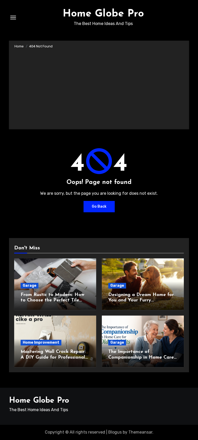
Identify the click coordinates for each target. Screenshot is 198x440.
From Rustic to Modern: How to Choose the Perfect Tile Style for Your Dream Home (52, 300)
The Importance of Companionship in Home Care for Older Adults (141, 357)
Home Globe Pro (103, 14)
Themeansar (140, 432)
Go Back (99, 206)
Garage (29, 285)
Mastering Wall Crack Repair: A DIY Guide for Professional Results (53, 357)
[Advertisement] (99, 88)
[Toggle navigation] (13, 17)
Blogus (115, 432)
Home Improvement (41, 342)
